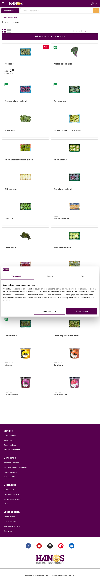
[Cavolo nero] (74, 89)
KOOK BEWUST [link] (9, 477)
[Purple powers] (25, 382)
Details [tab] (50, 276)
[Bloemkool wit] (74, 148)
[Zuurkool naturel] (74, 206)
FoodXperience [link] (10, 472)
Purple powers (11, 394)
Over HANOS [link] (9, 490)
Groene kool (10, 248)
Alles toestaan (82, 311)
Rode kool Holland (63, 189)
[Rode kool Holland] (74, 177)
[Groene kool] (25, 236)
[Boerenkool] (25, 118)
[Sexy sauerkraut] (74, 382)
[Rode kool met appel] (25, 265)
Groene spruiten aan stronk (67, 336)
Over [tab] (83, 276)
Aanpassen (48, 311)
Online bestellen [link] (10, 521)
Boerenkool (10, 130)
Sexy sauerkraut (61, 394)
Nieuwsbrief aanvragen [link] (13, 526)
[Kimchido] (74, 353)
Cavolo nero (60, 101)
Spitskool (9, 218)
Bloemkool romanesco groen (19, 160)
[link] (16, 3)
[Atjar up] (25, 353)
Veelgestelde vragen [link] (12, 499)
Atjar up (8, 365)
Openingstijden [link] (10, 445)
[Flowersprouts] (25, 324)
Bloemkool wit (60, 160)
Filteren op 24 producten (51, 36)
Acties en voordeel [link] (11, 463)
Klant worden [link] (9, 517)
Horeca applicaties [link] (12, 450)
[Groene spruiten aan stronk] (74, 324)
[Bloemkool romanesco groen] (25, 148)
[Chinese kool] (25, 177)
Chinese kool (11, 189)
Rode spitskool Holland (16, 101)
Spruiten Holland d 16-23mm (67, 130)
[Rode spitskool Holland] (25, 89)
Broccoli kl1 (10, 64)
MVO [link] (6, 504)
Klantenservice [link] (10, 435)
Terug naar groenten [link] (10, 17)
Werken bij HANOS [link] (11, 494)
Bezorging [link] (8, 440)
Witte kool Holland (62, 248)
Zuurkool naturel (61, 218)
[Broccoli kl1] (25, 52)
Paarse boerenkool (63, 64)
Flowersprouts (11, 336)
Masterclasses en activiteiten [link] (16, 467)
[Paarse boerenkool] (74, 52)
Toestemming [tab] (17, 276)
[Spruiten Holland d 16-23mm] (74, 118)
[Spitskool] (25, 206)
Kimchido (58, 365)
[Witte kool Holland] (74, 236)
